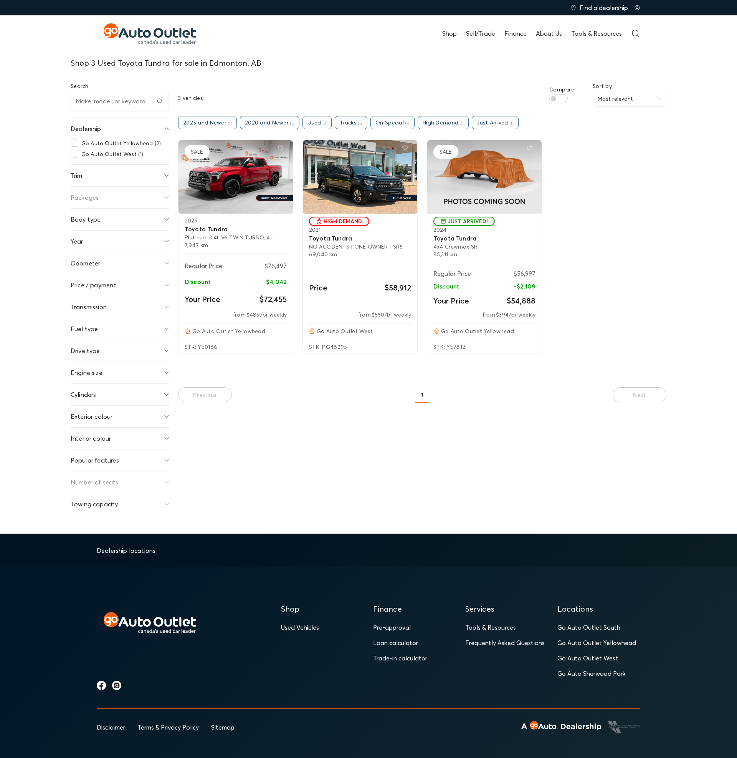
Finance (515, 33)
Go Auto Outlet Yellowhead (596, 643)
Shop (449, 33)
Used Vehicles (300, 627)
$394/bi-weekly (515, 314)
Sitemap (223, 727)
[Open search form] (635, 33)
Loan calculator (395, 643)
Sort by (602, 86)
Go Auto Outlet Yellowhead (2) (121, 143)
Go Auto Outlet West (587, 658)
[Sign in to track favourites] (282, 149)
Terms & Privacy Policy (168, 727)
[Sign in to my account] (637, 8)
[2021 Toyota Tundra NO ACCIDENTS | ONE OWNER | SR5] (360, 177)
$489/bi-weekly (266, 314)
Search (80, 86)
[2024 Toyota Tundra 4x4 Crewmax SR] (484, 177)
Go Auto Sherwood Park (591, 673)
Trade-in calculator (400, 658)
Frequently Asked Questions (505, 643)
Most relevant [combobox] (615, 98)
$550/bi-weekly (391, 314)
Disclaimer (111, 727)
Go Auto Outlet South (588, 627)
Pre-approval (392, 627)
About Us (549, 33)
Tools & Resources (596, 33)
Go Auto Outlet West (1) (112, 154)
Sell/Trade (480, 33)
